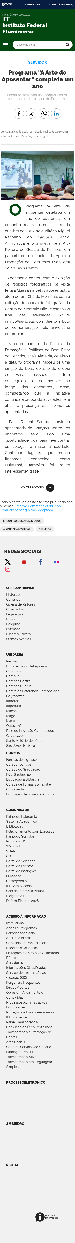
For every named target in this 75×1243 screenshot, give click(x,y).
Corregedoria (16, 881)
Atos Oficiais (15, 1042)
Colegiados (15, 609)
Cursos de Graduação (23, 769)
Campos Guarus (18, 686)
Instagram (7, 569)
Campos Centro (18, 681)
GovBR (7, 4)
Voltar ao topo (32, 487)
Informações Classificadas (26, 968)
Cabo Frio (13, 671)
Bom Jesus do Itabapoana (26, 666)
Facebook (40, 561)
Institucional (15, 923)
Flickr (56, 561)
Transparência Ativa (21, 1057)
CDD (9, 856)
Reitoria (12, 661)
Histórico (13, 594)
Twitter (7, 561)
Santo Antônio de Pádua (25, 741)
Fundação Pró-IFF (20, 1052)
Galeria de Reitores (20, 604)
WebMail (13, 846)
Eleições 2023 (16, 896)
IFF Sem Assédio (19, 886)
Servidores (14, 963)
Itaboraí (12, 701)
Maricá (11, 721)
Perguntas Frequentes (23, 983)
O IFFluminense (20, 588)
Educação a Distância (22, 779)
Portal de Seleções (20, 861)
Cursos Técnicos (19, 765)
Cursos (13, 753)
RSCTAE (12, 1165)
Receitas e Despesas (22, 948)
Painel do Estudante (21, 817)
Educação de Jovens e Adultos (30, 794)
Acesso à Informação (26, 916)
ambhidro (15, 1124)
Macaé (11, 711)
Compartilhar (44, 110)
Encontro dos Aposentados (22, 521)
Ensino (11, 619)
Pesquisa (13, 624)
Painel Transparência (22, 1022)
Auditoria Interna (19, 938)
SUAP (10, 851)
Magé (10, 716)
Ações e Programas (21, 928)
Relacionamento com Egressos (30, 831)
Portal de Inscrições (21, 871)
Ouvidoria (13, 876)
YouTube (24, 561)
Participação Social (21, 933)
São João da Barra (20, 746)
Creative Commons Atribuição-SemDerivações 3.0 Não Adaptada (31, 508)
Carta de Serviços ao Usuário (28, 1047)
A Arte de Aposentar (17, 529)
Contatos (13, 599)
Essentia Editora (18, 634)
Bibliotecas (14, 826)
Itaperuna (13, 706)
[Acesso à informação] (47, 1217)
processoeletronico (25, 1082)
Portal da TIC (16, 841)
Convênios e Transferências (27, 943)
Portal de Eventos (20, 866)
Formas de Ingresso (21, 760)
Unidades (14, 655)
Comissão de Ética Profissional (29, 1027)
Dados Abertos (17, 987)
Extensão (13, 629)
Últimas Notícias (18, 639)
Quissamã (14, 726)
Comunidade (17, 810)
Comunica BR (32, 4)
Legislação (14, 614)
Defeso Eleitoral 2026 (22, 901)
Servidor (45, 529)
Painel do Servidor (20, 836)
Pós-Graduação (18, 774)
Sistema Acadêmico (21, 822)
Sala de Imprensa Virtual (25, 891)
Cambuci (13, 676)
